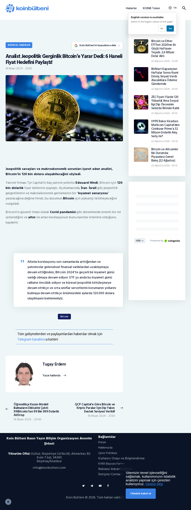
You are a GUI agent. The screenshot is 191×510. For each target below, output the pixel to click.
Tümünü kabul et (140, 493)
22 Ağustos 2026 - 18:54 (164, 113)
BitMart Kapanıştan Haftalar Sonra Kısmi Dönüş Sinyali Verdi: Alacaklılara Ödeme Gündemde (164, 76)
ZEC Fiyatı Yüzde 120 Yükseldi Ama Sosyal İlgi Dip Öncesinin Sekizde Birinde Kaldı (165, 102)
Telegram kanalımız (31, 339)
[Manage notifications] (8, 502)
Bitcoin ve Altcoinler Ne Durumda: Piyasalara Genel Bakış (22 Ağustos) (164, 154)
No (162, 28)
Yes (170, 28)
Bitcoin (64, 316)
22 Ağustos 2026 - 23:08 (164, 61)
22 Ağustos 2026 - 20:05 (164, 89)
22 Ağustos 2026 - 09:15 (164, 165)
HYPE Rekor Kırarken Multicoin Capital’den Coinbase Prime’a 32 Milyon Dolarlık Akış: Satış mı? (165, 128)
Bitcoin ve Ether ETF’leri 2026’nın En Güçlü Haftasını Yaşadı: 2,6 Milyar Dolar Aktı (163, 48)
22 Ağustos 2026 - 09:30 (164, 141)
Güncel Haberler (20, 45)
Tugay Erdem (54, 364)
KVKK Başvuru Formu (111, 463)
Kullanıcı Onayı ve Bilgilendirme (121, 458)
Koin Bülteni (75, 497)
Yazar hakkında (51, 375)
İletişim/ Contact (110, 474)
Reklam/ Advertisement (115, 469)
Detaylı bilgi (154, 484)
